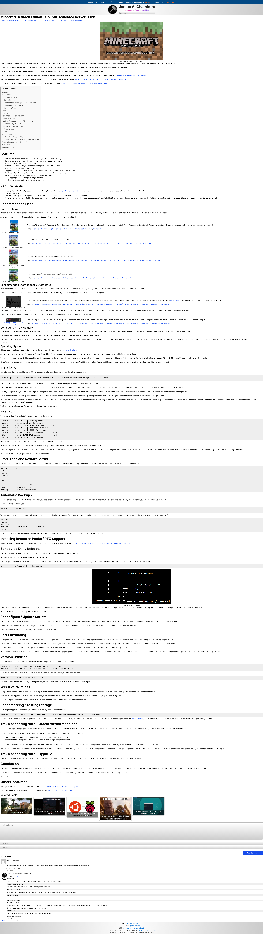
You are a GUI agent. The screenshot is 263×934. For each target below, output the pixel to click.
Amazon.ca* (47, 243)
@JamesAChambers (134, 923)
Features (5, 92)
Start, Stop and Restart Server (13, 116)
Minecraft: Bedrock (59, 20)
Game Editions (9, 100)
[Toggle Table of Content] (36, 89)
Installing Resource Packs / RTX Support (17, 121)
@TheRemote (135, 926)
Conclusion (6, 145)
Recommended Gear (9, 97)
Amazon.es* (79, 229)
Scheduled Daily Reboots (11, 124)
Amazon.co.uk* (59, 229)
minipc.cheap (169, 2)
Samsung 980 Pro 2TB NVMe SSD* (13, 323)
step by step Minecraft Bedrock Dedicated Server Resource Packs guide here (102, 543)
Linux (49, 20)
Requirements (7, 95)
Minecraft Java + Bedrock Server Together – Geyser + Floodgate (100, 79)
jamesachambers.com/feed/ (133, 928)
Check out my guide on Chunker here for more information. (84, 83)
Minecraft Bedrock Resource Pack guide (62, 786)
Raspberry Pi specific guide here (60, 790)
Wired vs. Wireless (9, 134)
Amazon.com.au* (58, 243)
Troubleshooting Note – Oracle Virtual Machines (20, 139)
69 (13, 921)
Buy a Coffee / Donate (147, 930)
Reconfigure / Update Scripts (13, 126)
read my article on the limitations (69, 191)
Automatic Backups (9, 118)
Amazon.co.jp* (48, 229)
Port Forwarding (8, 129)
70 (15, 921)
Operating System (11, 108)
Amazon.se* (137, 243)
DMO (16, 876)
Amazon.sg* (147, 243)
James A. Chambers (137, 6)
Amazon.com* (37, 229)
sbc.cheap (148, 2)
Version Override (8, 132)
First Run (5, 113)
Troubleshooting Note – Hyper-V (14, 142)
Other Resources (8, 147)
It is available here (70, 350)
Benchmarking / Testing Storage (14, 137)
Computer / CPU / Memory (14, 105)
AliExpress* (36, 304)
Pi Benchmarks (175, 300)
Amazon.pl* (137, 261)
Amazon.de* (69, 229)
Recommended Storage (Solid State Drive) (20, 103)
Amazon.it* (97, 229)
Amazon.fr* (88, 229)
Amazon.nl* (128, 243)
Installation (6, 111)
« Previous (4, 921)
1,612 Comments (75, 20)
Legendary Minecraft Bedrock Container (131, 75)
